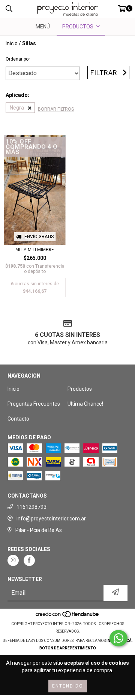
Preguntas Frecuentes (34, 404)
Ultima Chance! (85, 404)
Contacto (18, 419)
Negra (17, 108)
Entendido (67, 686)
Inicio (12, 43)
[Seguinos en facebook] (29, 560)
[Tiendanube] (67, 616)
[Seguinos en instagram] (13, 560)
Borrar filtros (56, 109)
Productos (80, 389)
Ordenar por (18, 59)
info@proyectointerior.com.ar (51, 519)
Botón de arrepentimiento (67, 648)
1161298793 (31, 507)
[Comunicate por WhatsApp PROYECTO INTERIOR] (119, 638)
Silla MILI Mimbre (35, 249)
